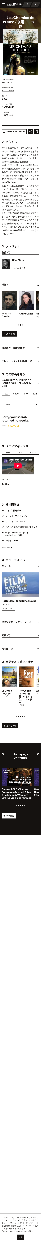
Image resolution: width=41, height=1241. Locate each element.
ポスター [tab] (33, 452)
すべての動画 (9, 816)
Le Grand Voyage (7, 692)
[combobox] (20, 404)
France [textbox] (7, 404)
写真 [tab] (20, 452)
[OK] (20, 1237)
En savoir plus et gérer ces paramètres (17, 1231)
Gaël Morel (7, 82)
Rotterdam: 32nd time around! (19, 601)
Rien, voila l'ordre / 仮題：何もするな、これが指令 (25, 696)
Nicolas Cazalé (6, 315)
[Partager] (30, 131)
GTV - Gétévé (8, 90)
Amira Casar (26, 313)
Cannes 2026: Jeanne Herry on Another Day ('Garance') (14, 792)
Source (5, 426)
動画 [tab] (8, 452)
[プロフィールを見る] (36, 4)
